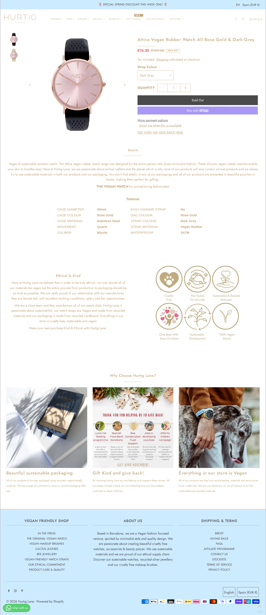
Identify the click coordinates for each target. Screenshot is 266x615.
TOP (259, 610)
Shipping (162, 59)
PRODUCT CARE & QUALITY (47, 570)
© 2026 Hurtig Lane (20, 601)
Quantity (146, 87)
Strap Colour (147, 67)
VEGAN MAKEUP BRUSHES (46, 544)
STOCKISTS (219, 559)
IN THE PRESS (47, 533)
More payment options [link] (153, 120)
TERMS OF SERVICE (219, 565)
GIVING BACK (219, 538)
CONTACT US (219, 554)
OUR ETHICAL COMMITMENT (46, 565)
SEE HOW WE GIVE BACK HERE (160, 132)
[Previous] (30, 85)
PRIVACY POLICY (219, 570)
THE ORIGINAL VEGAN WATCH (47, 538)
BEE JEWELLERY (47, 554)
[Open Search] (236, 19)
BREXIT (219, 533)
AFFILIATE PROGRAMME (219, 549)
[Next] (124, 85)
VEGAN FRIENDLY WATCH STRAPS (47, 559)
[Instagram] (15, 591)
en (238, 5)
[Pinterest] (22, 591)
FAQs (219, 544)
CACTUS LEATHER (46, 549)
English (229, 592)
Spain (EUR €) (251, 5)
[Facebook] (9, 591)
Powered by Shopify (50, 601)
